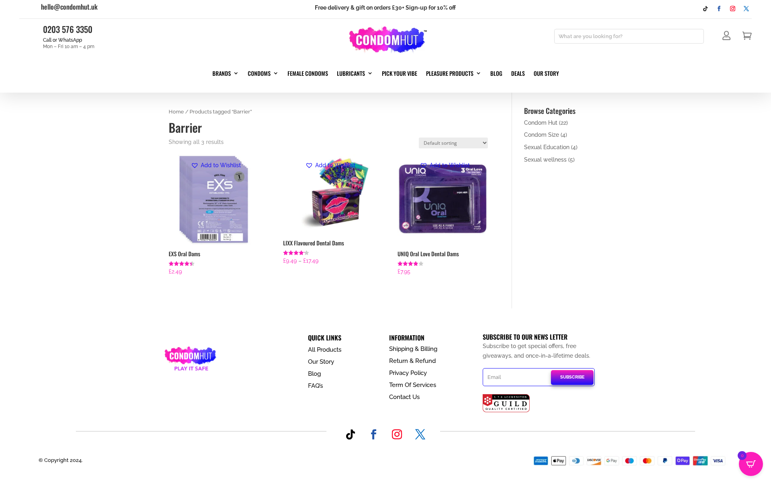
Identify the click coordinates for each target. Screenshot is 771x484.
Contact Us (404, 397)
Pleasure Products (449, 73)
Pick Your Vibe (399, 73)
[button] (216, 165)
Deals (518, 73)
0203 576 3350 (67, 29)
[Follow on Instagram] (733, 9)
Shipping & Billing (413, 348)
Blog (496, 73)
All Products (324, 349)
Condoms (259, 73)
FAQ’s (315, 385)
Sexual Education (546, 147)
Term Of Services (412, 385)
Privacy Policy (408, 373)
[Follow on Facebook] (719, 9)
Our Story (546, 73)
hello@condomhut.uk (69, 7)
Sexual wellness (545, 159)
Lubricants (351, 73)
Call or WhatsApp (62, 40)
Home (176, 112)
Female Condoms (308, 73)
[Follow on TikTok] (705, 9)
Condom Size (541, 135)
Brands (221, 73)
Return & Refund (412, 361)
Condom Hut (540, 122)
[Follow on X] (746, 9)
